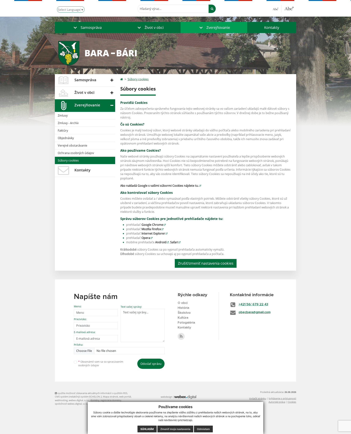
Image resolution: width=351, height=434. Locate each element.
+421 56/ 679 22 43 (253, 304)
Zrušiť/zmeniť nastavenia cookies (205, 263)
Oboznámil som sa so (100, 363)
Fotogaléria (186, 322)
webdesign (166, 396)
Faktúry (63, 130)
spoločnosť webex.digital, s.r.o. (71, 403)
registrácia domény (110, 400)
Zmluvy (63, 116)
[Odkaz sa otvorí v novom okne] (181, 336)
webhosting (61, 400)
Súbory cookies (68, 160)
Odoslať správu (150, 364)
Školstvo (184, 312)
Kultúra (183, 317)
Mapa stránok (110, 396)
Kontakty (271, 27)
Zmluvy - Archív (68, 123)
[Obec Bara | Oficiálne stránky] (175, 52)
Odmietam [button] (203, 429)
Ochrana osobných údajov (76, 153)
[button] (87, 27)
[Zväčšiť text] (289, 8)
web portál (125, 396)
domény (94, 400)
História (183, 308)
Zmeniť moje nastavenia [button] (175, 429)
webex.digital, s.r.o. (79, 400)
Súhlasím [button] (147, 429)
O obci (183, 303)
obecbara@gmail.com (255, 312)
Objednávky (66, 138)
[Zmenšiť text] (277, 9)
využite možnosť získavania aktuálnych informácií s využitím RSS (92, 393)
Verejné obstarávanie (72, 145)
